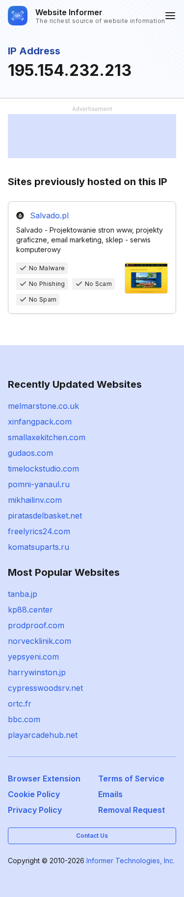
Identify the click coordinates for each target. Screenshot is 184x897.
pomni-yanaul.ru (39, 484)
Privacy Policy (35, 810)
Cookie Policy (34, 794)
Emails (110, 794)
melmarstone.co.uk (43, 406)
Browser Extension (44, 778)
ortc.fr (19, 703)
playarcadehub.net (43, 735)
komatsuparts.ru (38, 547)
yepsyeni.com (33, 656)
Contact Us (92, 835)
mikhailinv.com (35, 500)
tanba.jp (22, 594)
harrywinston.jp (37, 672)
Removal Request (131, 810)
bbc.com (24, 719)
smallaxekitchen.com (46, 437)
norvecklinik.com (39, 641)
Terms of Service (131, 778)
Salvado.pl (49, 215)
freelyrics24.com (39, 531)
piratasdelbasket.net (45, 515)
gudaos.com (30, 453)
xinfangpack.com (40, 421)
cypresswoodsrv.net (45, 688)
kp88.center (30, 609)
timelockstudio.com (43, 468)
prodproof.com (36, 625)
